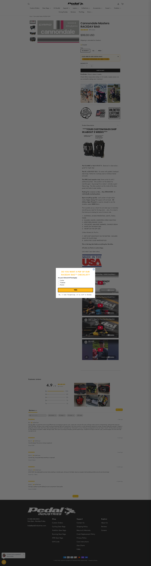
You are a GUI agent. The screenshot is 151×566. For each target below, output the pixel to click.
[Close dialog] (94, 269)
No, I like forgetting (67, 295)
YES (75, 290)
